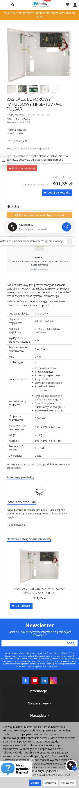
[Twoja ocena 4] (43, 115)
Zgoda (35, 783)
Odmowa (50, 783)
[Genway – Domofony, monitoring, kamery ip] (39, 4)
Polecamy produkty (20, 477)
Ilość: (56, 177)
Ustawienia (67, 783)
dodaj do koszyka (59, 192)
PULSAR (25, 122)
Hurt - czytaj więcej (23, 168)
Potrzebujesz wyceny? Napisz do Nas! (41, 215)
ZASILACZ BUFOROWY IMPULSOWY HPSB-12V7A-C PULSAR (39, 591)
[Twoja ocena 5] (47, 115)
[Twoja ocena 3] (38, 115)
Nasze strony (39, 703)
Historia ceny (15, 129)
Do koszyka (23, 606)
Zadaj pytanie (17, 524)
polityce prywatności (58, 774)
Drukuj (14, 206)
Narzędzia (38, 715)
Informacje (38, 691)
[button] (31, 269)
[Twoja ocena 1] (28, 115)
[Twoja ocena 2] (33, 115)
